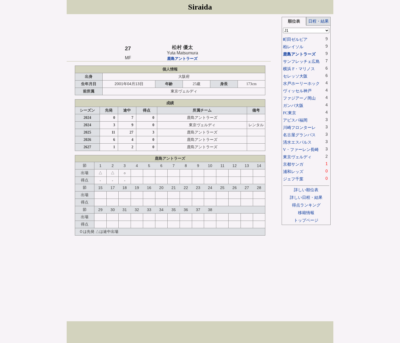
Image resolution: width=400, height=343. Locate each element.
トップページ (306, 220)
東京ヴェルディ (297, 156)
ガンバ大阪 (293, 105)
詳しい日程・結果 (306, 197)
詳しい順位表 (306, 189)
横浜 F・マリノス (299, 68)
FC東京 (289, 112)
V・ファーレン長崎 (301, 149)
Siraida (200, 7)
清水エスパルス (297, 142)
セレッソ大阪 (295, 76)
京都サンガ (293, 164)
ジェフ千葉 (293, 179)
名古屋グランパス (299, 134)
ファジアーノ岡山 (299, 98)
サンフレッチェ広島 (301, 61)
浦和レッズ (293, 171)
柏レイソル (293, 46)
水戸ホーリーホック (301, 83)
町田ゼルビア (295, 39)
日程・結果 (318, 21)
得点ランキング (306, 205)
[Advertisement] (169, 29)
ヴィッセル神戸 (297, 90)
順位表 (294, 21)
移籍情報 (306, 212)
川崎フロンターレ (299, 127)
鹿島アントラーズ (182, 59)
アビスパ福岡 (295, 120)
